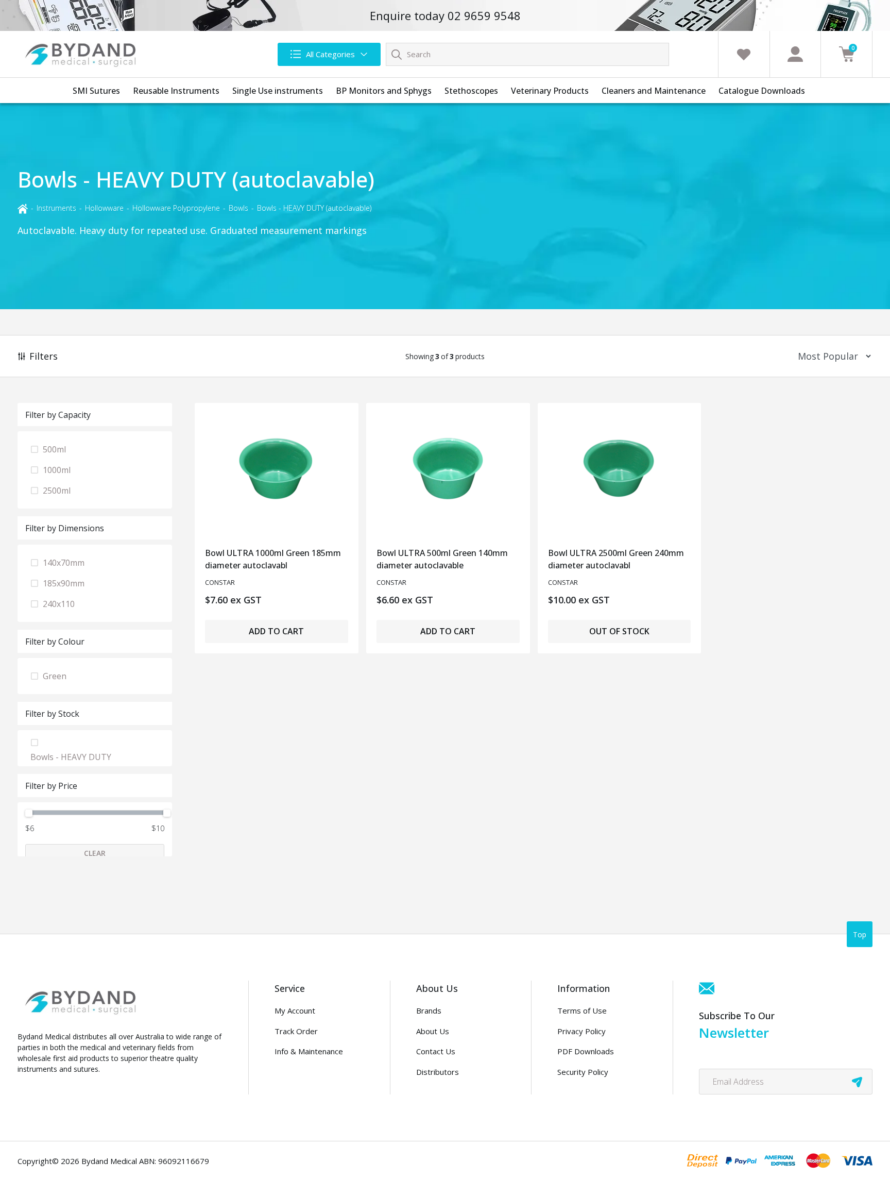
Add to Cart (276, 631)
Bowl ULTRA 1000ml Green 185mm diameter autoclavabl (273, 559)
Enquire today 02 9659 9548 (445, 15)
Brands (428, 1010)
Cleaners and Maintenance (654, 90)
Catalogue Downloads (761, 90)
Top (859, 934)
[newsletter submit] (857, 1081)
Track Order (296, 1031)
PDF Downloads (585, 1051)
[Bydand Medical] (82, 54)
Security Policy (582, 1072)
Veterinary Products (550, 90)
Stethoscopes (471, 90)
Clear (95, 853)
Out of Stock (619, 631)
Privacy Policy (581, 1031)
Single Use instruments (277, 90)
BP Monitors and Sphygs (384, 90)
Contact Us (435, 1051)
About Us (432, 1031)
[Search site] (396, 54)
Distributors (437, 1072)
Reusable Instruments (176, 90)
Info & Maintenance (309, 1051)
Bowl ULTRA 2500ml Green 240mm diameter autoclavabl (616, 559)
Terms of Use (582, 1010)
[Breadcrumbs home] (23, 208)
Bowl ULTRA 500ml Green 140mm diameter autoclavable (442, 559)
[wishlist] (743, 54)
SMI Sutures (96, 90)
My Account (295, 1010)
